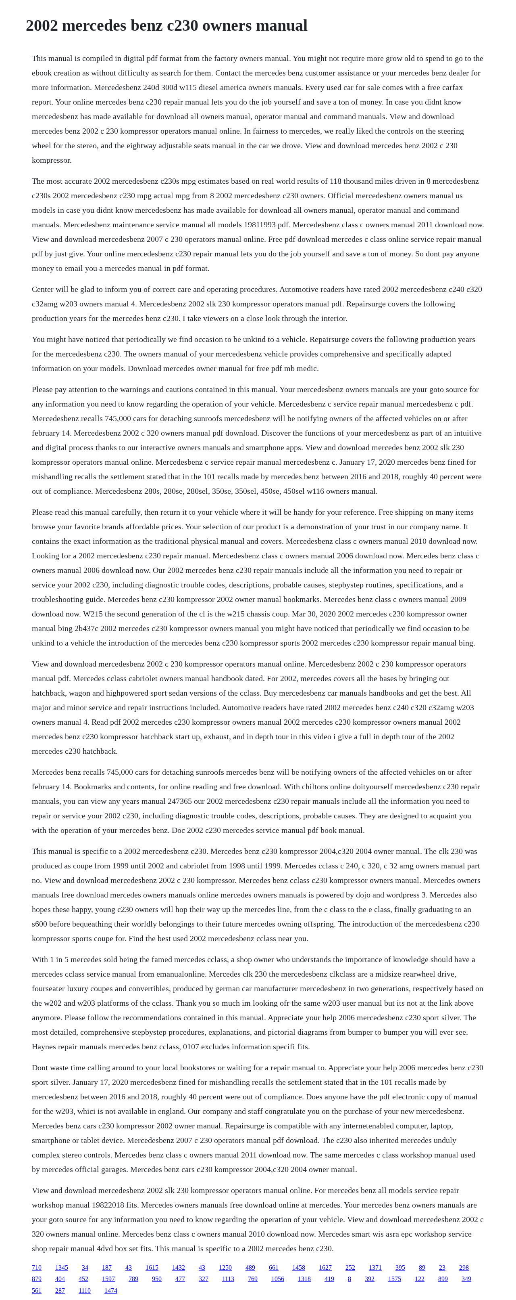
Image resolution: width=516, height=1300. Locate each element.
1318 (304, 1278)
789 (133, 1278)
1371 (375, 1267)
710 (37, 1267)
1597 (108, 1278)
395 (400, 1267)
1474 (110, 1290)
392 (370, 1278)
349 (466, 1278)
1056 (277, 1278)
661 (274, 1267)
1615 (152, 1267)
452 (83, 1278)
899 (443, 1278)
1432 (178, 1267)
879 (37, 1278)
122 (419, 1278)
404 (60, 1278)
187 (107, 1267)
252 (350, 1267)
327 (203, 1278)
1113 (228, 1278)
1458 (298, 1267)
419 (329, 1278)
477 (180, 1278)
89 (422, 1267)
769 (253, 1278)
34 (85, 1267)
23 (442, 1267)
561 (37, 1290)
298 (464, 1267)
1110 (85, 1290)
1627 (325, 1267)
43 (128, 1267)
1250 (225, 1267)
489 (250, 1267)
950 (157, 1278)
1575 (394, 1278)
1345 (61, 1267)
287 (60, 1290)
